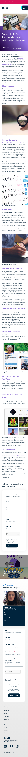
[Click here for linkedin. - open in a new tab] (5, 745)
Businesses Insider (6, 64)
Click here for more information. (17, 2)
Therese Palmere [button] (16, 48)
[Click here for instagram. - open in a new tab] (17, 745)
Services (6, 719)
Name (8, 501)
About (6, 707)
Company (7, 637)
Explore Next (21, 560)
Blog (5, 713)
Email (8, 519)
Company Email (9, 644)
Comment (9, 508)
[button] (24, 7)
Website (8, 526)
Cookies (6, 730)
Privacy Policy (9, 542)
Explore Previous (7, 576)
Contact (6, 716)
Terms (5, 727)
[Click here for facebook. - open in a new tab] (11, 745)
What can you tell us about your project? (13, 659)
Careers (6, 710)
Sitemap (6, 733)
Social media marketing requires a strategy (12, 142)
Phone (7, 651)
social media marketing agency (16, 455)
